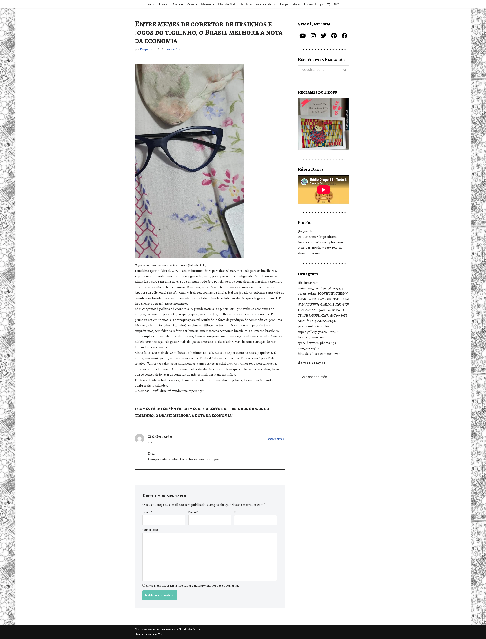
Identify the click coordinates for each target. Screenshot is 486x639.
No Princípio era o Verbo (258, 4)
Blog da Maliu (227, 4)
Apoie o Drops (314, 4)
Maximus (207, 4)
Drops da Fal (148, 49)
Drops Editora (290, 4)
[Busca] (345, 69)
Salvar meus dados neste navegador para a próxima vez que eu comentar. (192, 586)
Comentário (151, 530)
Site (236, 512)
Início (151, 4)
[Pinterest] (334, 35)
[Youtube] (302, 35)
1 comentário (172, 49)
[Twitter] (323, 35)
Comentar (276, 439)
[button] (167, 4)
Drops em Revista (184, 4)
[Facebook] (344, 35)
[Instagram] (313, 35)
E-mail (193, 512)
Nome (147, 512)
